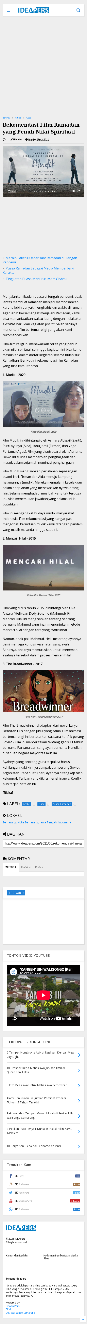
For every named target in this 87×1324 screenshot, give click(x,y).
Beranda (6, 117)
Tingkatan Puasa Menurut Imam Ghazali (36, 279)
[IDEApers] (33, 11)
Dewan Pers (12, 1306)
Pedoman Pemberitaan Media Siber (61, 1257)
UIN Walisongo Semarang (20, 1312)
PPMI (8, 1309)
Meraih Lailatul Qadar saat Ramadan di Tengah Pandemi (40, 260)
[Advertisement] (43, 66)
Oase (28, 117)
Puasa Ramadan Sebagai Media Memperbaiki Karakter (38, 270)
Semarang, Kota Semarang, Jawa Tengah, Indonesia (37, 822)
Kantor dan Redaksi (17, 1255)
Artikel (18, 117)
